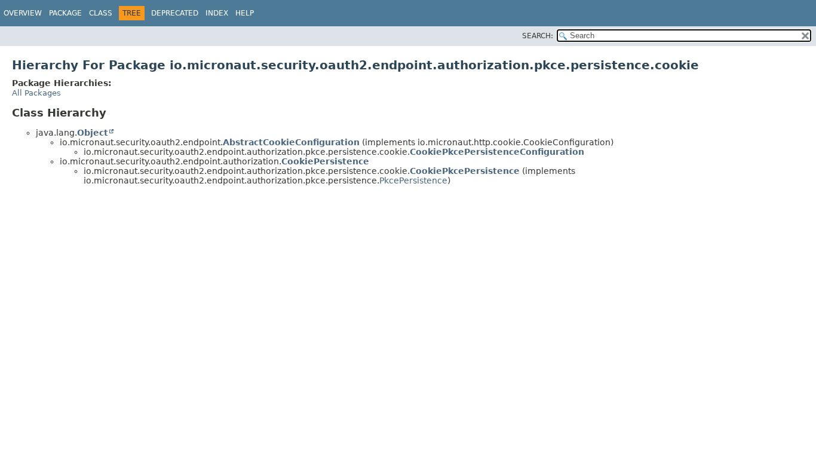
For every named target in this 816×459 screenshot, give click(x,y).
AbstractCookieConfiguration (291, 142)
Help (244, 13)
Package (65, 13)
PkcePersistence (413, 180)
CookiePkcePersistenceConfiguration (497, 152)
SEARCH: (537, 36)
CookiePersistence (325, 161)
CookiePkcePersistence (465, 171)
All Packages (36, 92)
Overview (23, 13)
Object (92, 132)
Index (216, 13)
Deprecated (174, 13)
